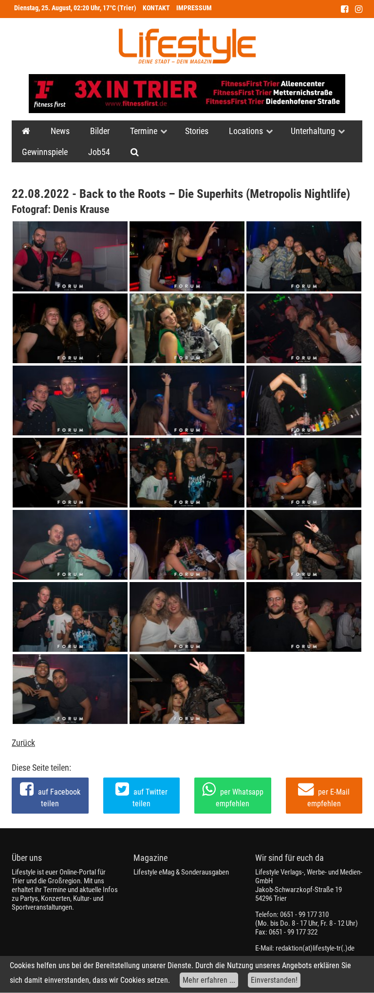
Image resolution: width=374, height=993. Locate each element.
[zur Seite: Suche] (134, 151)
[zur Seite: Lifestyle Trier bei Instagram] (358, 9)
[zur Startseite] (187, 46)
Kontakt (156, 8)
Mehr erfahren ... (209, 980)
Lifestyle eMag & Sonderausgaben (181, 872)
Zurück (23, 743)
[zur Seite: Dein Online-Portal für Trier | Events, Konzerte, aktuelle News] (26, 130)
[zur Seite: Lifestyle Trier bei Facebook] (344, 9)
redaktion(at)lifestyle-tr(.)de (315, 948)
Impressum (194, 8)
